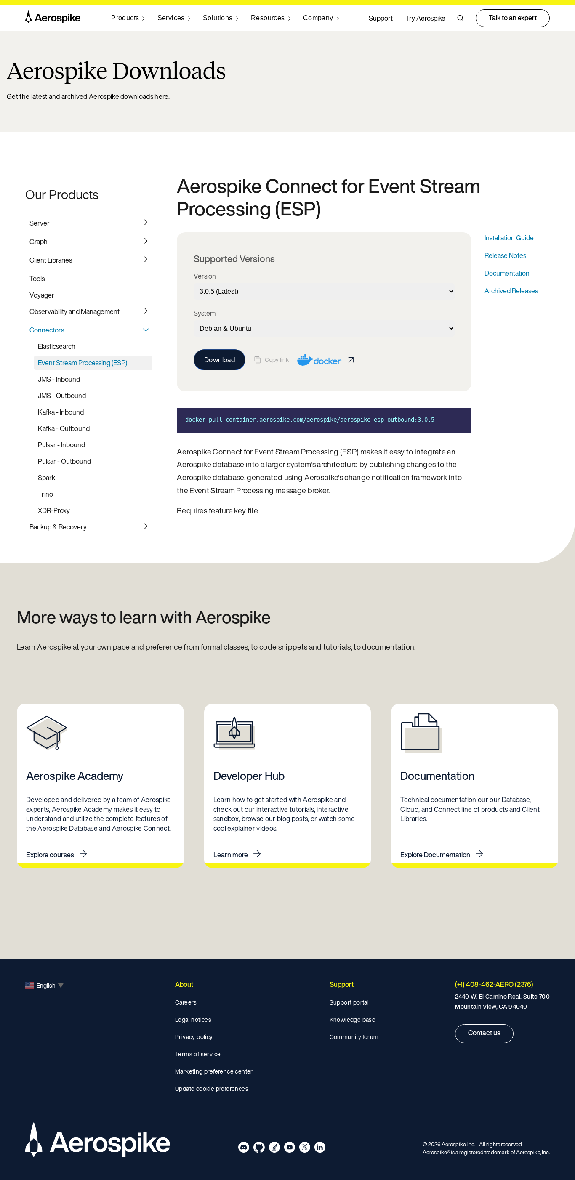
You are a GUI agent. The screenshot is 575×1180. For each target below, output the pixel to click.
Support (381, 18)
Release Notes (505, 255)
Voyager (41, 295)
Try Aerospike (425, 18)
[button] (460, 18)
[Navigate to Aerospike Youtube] (289, 1149)
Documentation (507, 273)
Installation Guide (509, 238)
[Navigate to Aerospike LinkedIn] (319, 1149)
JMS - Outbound (62, 396)
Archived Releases (511, 291)
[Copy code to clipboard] (459, 419)
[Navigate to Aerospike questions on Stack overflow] (274, 1149)
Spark (46, 478)
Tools (37, 279)
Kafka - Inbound (61, 412)
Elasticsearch (56, 346)
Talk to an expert (513, 18)
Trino (45, 494)
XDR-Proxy (54, 510)
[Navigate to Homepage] (52, 18)
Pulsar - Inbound (61, 445)
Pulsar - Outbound (64, 461)
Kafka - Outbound (64, 428)
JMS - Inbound (59, 379)
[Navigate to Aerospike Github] (259, 1149)
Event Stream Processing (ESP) (82, 363)
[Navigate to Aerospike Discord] (244, 1149)
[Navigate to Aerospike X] (304, 1149)
